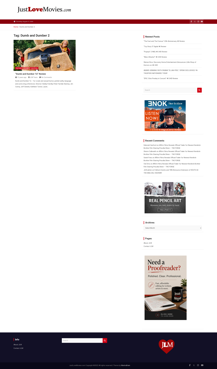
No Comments (46, 77)
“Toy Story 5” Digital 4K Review (155, 46)
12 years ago (21, 77)
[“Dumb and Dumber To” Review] (45, 55)
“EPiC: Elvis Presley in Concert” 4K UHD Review (161, 78)
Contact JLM (148, 246)
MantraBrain (125, 365)
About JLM (148, 243)
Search (199, 90)
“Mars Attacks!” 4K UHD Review (155, 57)
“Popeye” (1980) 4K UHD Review (155, 52)
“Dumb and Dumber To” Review (30, 74)
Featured (19, 68)
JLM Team (34, 77)
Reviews (26, 68)
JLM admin (148, 170)
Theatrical (34, 68)
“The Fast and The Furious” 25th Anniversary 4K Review (164, 41)
